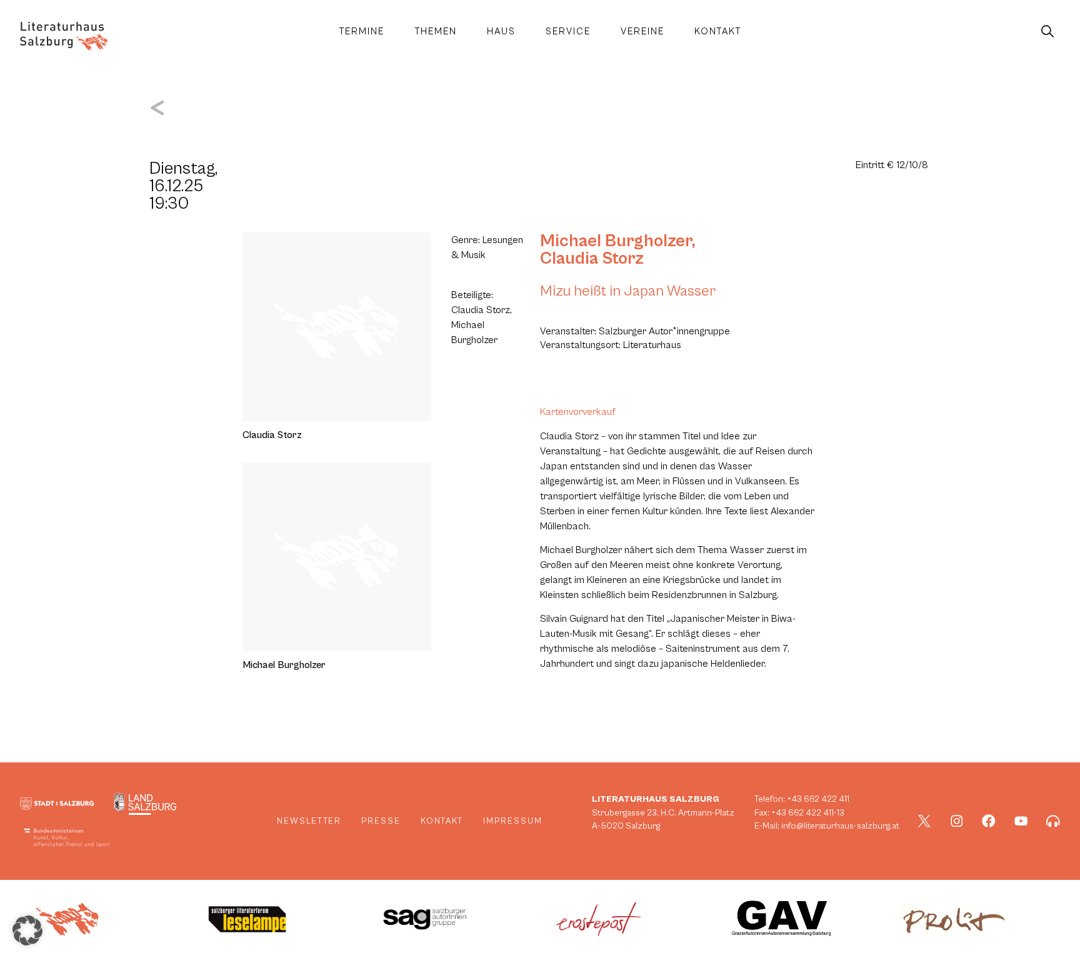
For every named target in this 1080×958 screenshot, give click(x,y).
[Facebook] (989, 821)
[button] (27, 930)
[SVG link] (64, 36)
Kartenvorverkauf (578, 411)
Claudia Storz (592, 259)
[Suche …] (1047, 31)
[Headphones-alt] (1053, 821)
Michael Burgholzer (616, 241)
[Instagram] (957, 821)
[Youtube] (1021, 821)
